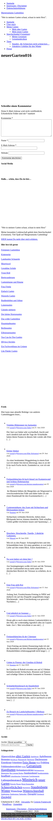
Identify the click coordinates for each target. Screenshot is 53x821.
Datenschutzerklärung (37, 809)
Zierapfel (31, 794)
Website (4, 153)
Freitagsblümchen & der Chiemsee (21, 636)
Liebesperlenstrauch (11, 780)
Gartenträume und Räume (12, 282)
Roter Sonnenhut (27, 784)
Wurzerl (12, 538)
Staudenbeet (26, 787)
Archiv (4, 742)
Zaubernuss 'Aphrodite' (18, 794)
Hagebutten (8, 769)
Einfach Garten (7, 291)
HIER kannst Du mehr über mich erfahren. (19, 239)
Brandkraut (14, 759)
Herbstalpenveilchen (25, 770)
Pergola (13, 784)
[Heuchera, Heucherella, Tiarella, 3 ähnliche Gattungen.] (9, 531)
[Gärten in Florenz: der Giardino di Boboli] (9, 660)
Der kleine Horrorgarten (11, 314)
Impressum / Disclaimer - (17, 809)
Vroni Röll (5, 273)
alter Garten (23, 756)
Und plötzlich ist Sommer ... (19, 613)
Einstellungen (42, 816)
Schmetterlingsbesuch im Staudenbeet (23, 686)
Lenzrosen (25, 776)
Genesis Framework (42, 802)
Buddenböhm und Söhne (12, 300)
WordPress (7, 804)
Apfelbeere (35, 757)
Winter (5, 790)
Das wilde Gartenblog (10, 319)
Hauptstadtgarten (8, 323)
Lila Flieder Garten (9, 351)
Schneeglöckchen (11, 787)
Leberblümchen (16, 776)
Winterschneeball (33, 790)
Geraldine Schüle (8, 268)
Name (4, 140)
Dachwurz (30, 760)
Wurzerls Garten (8, 296)
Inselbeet (5, 775)
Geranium (33, 766)
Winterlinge (16, 791)
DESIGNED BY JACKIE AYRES (16, 818)
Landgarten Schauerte (10, 259)
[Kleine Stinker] (9, 449)
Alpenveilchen (8, 756)
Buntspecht (22, 760)
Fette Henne (29, 762)
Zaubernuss (5, 794)
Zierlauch (40, 794)
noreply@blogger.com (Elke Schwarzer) (24, 453)
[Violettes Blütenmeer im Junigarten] (9, 423)
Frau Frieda (6, 287)
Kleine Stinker (13, 451)
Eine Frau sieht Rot (15, 585)
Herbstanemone (39, 770)
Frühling (45, 762)
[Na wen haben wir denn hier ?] (9, 557)
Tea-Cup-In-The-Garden (11, 337)
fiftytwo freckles (8, 342)
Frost (38, 763)
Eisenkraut (6, 762)
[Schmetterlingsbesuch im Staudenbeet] (9, 684)
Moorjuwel (6, 264)
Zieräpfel (6, 796)
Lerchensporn (34, 776)
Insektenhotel (30, 773)
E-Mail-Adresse (8, 145)
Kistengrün (6, 254)
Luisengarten (6, 305)
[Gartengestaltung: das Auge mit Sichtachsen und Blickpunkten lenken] (9, 505)
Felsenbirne (17, 762)
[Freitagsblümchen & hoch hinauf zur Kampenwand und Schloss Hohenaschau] (9, 477)
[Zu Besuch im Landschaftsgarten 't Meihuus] (9, 710)
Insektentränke (43, 773)
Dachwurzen (41, 759)
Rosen (18, 784)
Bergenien (5, 759)
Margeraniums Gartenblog (12, 13)
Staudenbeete (39, 787)
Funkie (24, 766)
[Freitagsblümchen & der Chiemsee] (9, 635)
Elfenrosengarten (8, 333)
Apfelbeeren (45, 756)
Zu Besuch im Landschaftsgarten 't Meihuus (25, 711)
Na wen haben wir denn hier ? (19, 559)
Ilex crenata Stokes (17, 773)
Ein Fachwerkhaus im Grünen (14, 346)
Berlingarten (6, 328)
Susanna (13, 512)
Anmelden (17, 804)
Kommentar (7, 118)
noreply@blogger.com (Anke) (21, 428)
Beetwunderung (8, 277)
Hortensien (5, 773)
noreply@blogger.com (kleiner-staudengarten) (27, 484)
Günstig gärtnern (8, 310)
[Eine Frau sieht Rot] (9, 583)
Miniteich (30, 779)
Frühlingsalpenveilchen (11, 766)
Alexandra (25, 802)
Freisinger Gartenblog (10, 250)
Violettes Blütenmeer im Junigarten (22, 425)
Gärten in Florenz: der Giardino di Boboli (24, 662)
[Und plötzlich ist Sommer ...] (9, 611)
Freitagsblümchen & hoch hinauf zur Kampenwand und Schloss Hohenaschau (29, 480)
